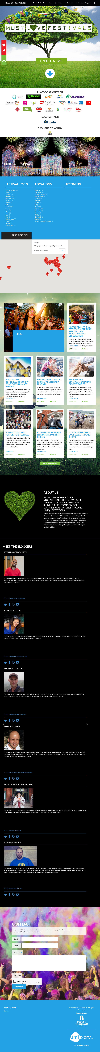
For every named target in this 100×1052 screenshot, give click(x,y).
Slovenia (39, 211)
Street (9, 200)
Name (16, 939)
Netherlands (40, 196)
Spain (38, 219)
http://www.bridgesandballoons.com (16, 888)
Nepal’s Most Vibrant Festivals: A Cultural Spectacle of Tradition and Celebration (81, 331)
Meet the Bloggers (85, 3)
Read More (73, 345)
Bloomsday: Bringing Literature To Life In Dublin (49, 434)
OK (62, 250)
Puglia (38, 202)
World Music (11, 219)
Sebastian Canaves (15, 552)
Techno (9, 223)
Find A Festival (38, 3)
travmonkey (11, 784)
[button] (60, 271)
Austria (38, 207)
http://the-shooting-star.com (14, 656)
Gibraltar (39, 209)
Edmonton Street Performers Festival (17, 433)
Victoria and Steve (15, 842)
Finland (38, 200)
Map (51, 3)
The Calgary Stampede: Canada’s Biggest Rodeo (80, 381)
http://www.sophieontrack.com (15, 714)
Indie (8, 221)
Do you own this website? (41, 250)
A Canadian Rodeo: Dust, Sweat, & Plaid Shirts (79, 434)
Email (16, 946)
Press (6, 1011)
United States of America (44, 221)
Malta (38, 215)
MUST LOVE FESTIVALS (16, 3)
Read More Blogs (50, 463)
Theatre (9, 207)
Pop (8, 217)
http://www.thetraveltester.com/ (15, 772)
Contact (35, 9)
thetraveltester (14, 726)
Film (8, 209)
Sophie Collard (13, 668)
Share (85, 349)
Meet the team (10, 1008)
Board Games (11, 225)
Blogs (60, 3)
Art (8, 205)
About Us (70, 3)
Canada (38, 198)
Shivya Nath (11, 610)
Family (9, 194)
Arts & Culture (12, 190)
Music (9, 192)
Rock (8, 213)
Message (18, 953)
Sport (8, 211)
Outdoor (10, 198)
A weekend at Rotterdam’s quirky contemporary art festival (17, 383)
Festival (73, 349)
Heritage (10, 196)
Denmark (39, 217)
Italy (37, 205)
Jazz (8, 215)
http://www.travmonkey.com (14, 830)
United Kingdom (41, 194)
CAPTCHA (17, 975)
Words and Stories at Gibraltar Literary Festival (49, 381)
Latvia (38, 213)
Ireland (39, 190)
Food (9, 202)
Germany (39, 192)
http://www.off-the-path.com (14, 598)
